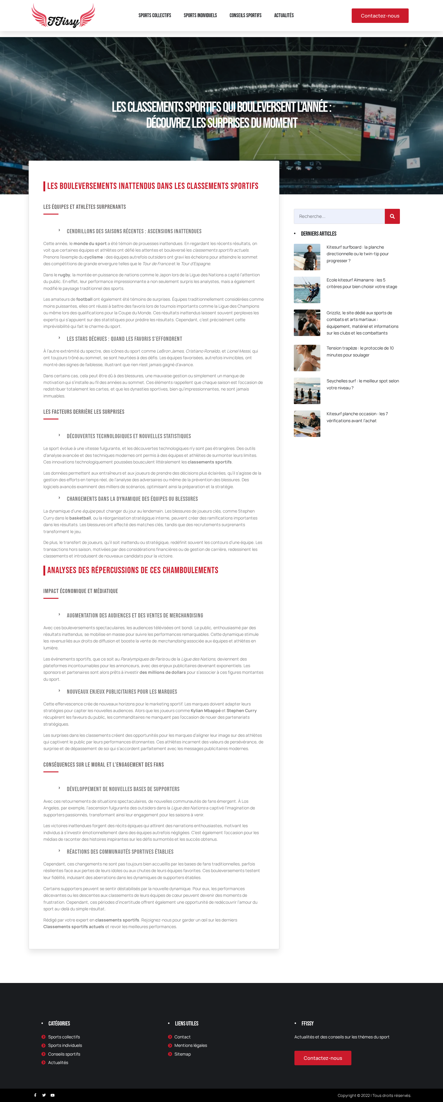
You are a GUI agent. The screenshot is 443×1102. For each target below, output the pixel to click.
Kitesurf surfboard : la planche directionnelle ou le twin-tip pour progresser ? (358, 253)
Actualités (284, 15)
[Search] (392, 216)
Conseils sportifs (246, 15)
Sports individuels (200, 15)
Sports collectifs (155, 15)
